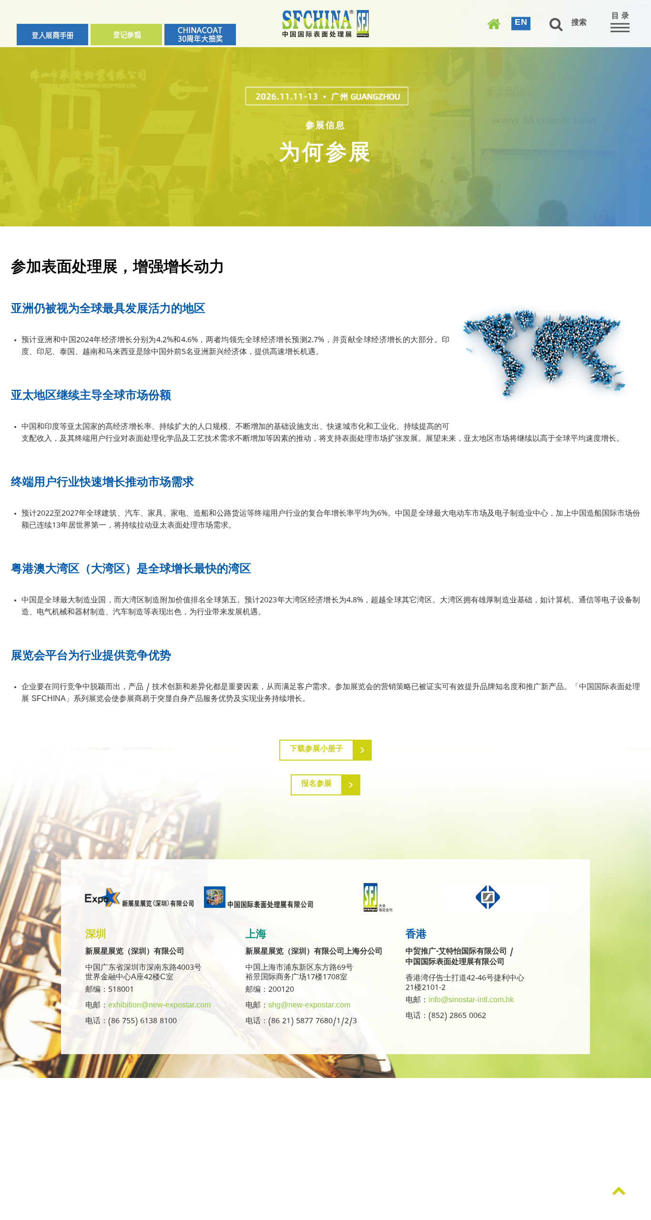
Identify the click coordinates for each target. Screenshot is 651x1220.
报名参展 (316, 785)
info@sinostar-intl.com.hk (471, 1001)
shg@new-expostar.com (309, 1006)
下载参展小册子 (316, 750)
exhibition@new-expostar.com (159, 1006)
